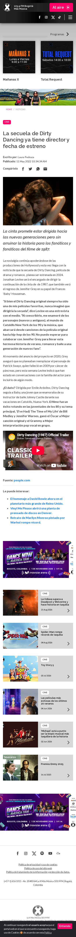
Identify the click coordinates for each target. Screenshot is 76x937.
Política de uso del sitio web (38, 868)
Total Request (51, 79)
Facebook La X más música (40, 17)
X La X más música (53, 17)
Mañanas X (11, 79)
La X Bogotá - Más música (7, 7)
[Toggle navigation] (70, 17)
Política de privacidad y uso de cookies (38, 864)
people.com (22, 480)
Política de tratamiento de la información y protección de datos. (38, 872)
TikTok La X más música (59, 17)
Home (9, 109)
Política (48, 932)
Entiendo (64, 926)
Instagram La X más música (46, 17)
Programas (57, 34)
